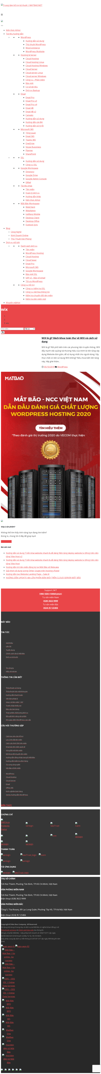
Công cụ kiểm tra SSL (35, 288)
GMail (28, 182)
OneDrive (30, 143)
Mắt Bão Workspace (30, 203)
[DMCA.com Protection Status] (13, 825)
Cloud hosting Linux (35, 62)
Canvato (29, 115)
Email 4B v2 (31, 111)
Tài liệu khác (26, 185)
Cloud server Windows (36, 76)
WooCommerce (33, 48)
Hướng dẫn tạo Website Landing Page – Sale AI (27, 574)
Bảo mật (29, 83)
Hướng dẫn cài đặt (34, 122)
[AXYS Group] (15, 946)
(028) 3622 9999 (50, 601)
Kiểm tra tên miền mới (36, 299)
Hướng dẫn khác (33, 196)
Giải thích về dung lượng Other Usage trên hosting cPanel (32, 570)
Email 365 (30, 136)
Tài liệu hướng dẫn (14, 33)
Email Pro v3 (31, 101)
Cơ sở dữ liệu (32, 86)
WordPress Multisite (35, 51)
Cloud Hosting (32, 58)
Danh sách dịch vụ (29, 246)
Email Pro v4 (31, 104)
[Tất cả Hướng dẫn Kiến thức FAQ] (50, 330)
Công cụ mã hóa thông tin (38, 292)
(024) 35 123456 (50, 608)
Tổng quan (31, 133)
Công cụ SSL (31, 164)
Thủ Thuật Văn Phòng (21, 239)
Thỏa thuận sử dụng (8, 930)
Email (23, 94)
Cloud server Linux (34, 72)
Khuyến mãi (13, 302)
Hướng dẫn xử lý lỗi (35, 125)
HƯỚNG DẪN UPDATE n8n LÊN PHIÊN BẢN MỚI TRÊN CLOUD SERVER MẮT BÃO (43, 577)
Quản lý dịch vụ (33, 193)
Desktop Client (32, 217)
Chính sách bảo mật (26, 930)
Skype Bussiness (33, 147)
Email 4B (30, 108)
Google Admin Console (36, 178)
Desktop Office (32, 221)
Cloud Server (31, 69)
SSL (22, 157)
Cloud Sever (31, 260)
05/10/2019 (49, 366)
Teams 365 (31, 140)
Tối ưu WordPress (34, 281)
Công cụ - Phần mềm (35, 79)
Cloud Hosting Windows (37, 65)
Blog (8, 228)
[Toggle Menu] (2, 25)
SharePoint (31, 154)
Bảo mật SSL (31, 274)
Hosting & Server (28, 55)
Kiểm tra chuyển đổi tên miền (39, 295)
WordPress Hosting (35, 253)
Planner (29, 150)
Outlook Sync (32, 224)
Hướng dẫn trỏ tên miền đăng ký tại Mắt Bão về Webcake (32, 567)
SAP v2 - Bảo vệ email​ (35, 277)
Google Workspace (29, 168)
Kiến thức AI (13, 30)
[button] (50, 15)
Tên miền (30, 189)
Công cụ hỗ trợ (27, 285)
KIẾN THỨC (6, 805)
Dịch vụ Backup (33, 90)
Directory (30, 171)
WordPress (26, 37)
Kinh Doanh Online (19, 235)
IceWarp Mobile (33, 214)
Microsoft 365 (27, 129)
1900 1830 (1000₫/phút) (50, 586)
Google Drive (32, 175)
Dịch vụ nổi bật (13, 242)
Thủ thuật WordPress (36, 44)
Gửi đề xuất (6, 541)
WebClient (30, 207)
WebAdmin (31, 210)
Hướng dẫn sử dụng (35, 41)
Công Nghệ (16, 232)
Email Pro (30, 97)
